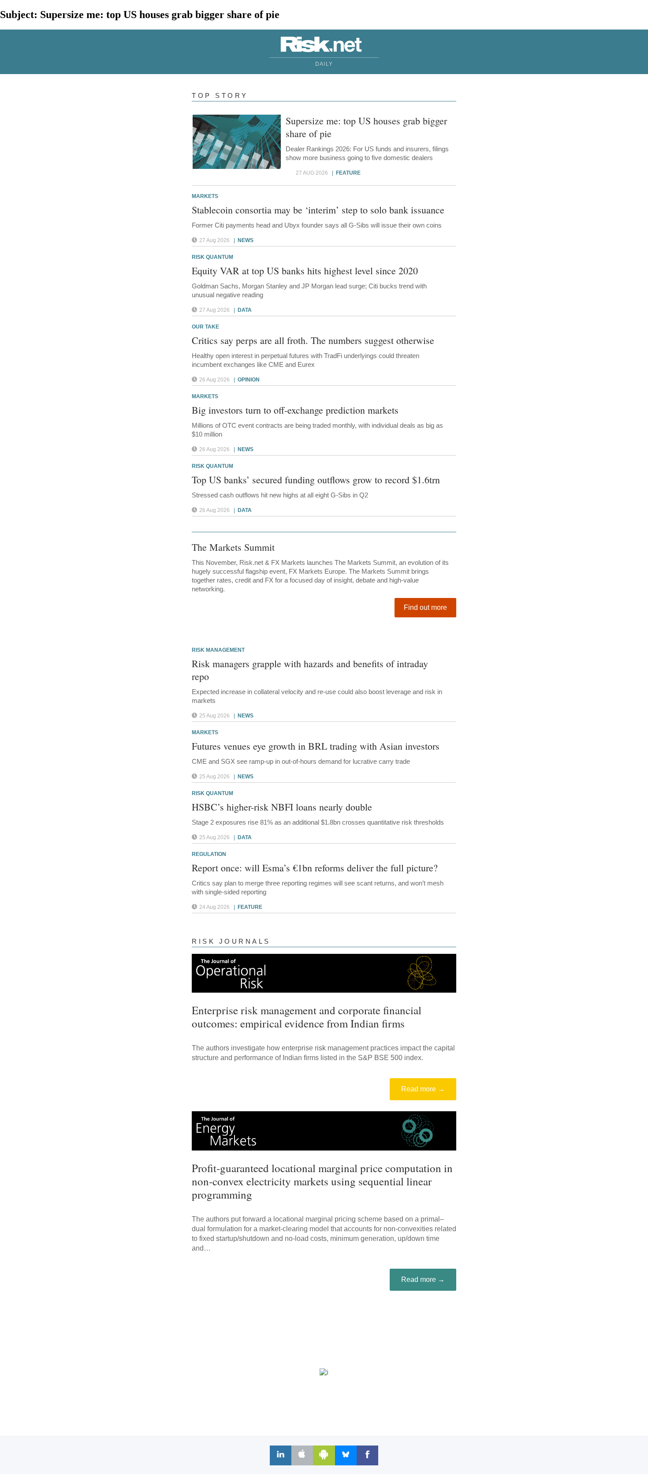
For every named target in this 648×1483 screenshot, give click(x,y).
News (245, 240)
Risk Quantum (212, 257)
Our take (205, 327)
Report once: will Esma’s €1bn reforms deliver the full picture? (315, 867)
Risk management (218, 650)
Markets (205, 196)
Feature (348, 173)
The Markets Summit (233, 547)
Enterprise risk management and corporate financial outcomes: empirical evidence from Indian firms (306, 1017)
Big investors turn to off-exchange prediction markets (295, 409)
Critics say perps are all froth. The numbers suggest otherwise (313, 340)
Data (245, 310)
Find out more (425, 607)
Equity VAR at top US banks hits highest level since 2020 (305, 270)
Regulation (209, 854)
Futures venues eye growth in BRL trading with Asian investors (315, 746)
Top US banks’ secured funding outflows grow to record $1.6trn (316, 479)
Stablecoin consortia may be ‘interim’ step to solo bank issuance (318, 209)
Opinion (249, 380)
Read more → (423, 1089)
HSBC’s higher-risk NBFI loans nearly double (282, 806)
